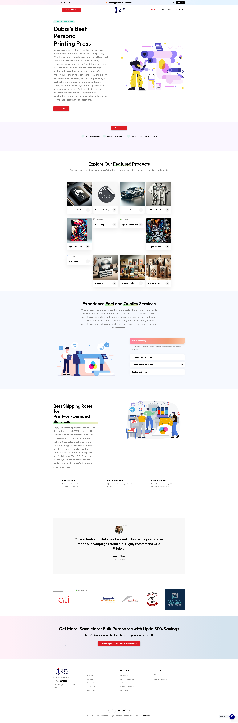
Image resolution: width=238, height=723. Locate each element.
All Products (124, 683)
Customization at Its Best (142, 364)
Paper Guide (124, 690)
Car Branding (127, 210)
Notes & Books (128, 283)
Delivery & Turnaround (127, 687)
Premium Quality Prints (142, 357)
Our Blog (90, 679)
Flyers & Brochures (130, 224)
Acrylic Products (155, 246)
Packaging (99, 224)
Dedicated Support (140, 372)
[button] (172, 2)
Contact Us (178, 10)
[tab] (157, 341)
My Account (124, 675)
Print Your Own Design (127, 679)
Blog (170, 10)
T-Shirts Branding (155, 210)
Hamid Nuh (146, 716)
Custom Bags (154, 283)
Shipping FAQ (91, 687)
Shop (162, 10)
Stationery (73, 261)
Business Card (75, 210)
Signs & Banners (75, 246)
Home (153, 10)
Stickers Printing (102, 210)
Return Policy (91, 690)
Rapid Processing (139, 341)
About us (90, 675)
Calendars (99, 283)
